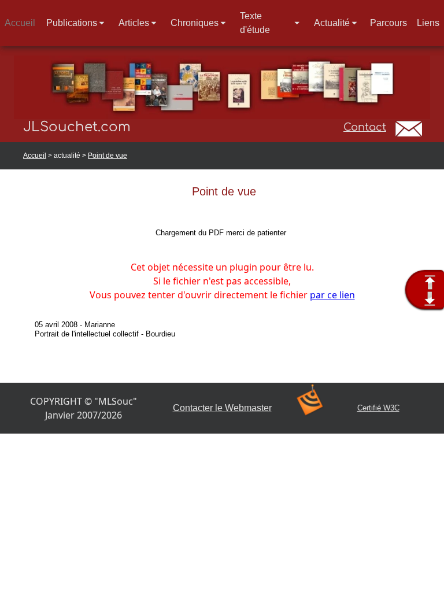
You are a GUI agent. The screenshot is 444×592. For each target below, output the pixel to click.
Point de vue (107, 155)
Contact (364, 127)
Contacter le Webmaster (222, 408)
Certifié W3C (378, 408)
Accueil (34, 155)
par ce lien (332, 294)
